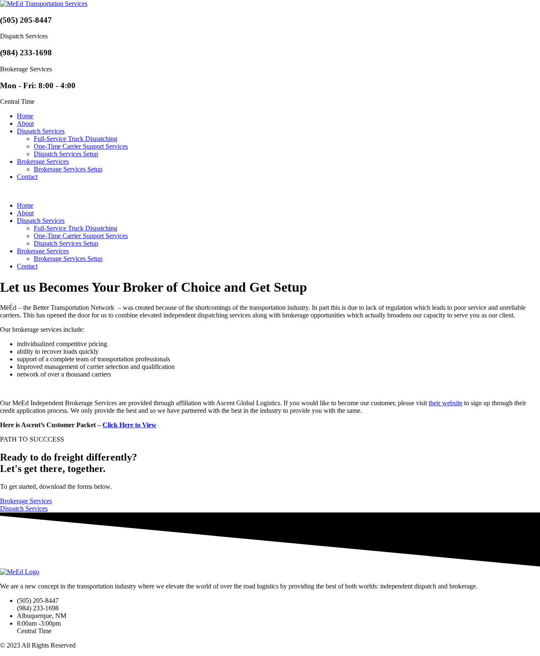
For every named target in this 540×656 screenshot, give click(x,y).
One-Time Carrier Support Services (81, 146)
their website (445, 403)
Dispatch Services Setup (66, 153)
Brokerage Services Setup (68, 169)
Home (25, 115)
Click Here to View (130, 424)
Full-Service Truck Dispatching (75, 138)
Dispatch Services (41, 131)
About (25, 123)
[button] (270, 191)
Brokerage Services (43, 161)
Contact (27, 176)
